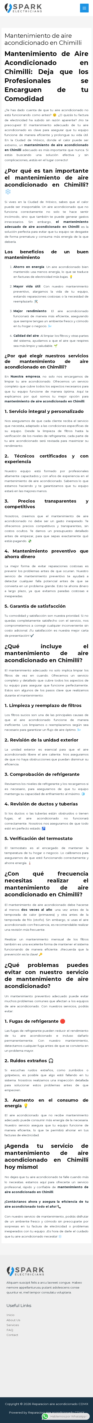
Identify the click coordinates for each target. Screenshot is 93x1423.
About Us (13, 1320)
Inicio (10, 1315)
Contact (12, 1335)
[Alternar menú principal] (84, 8)
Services (12, 1325)
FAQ (9, 1330)
